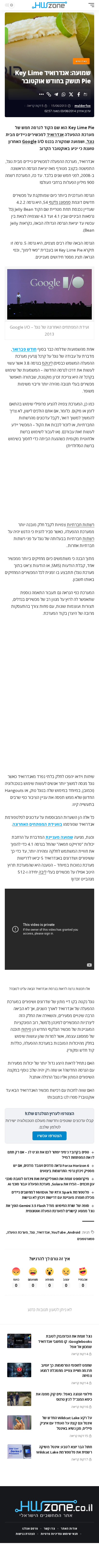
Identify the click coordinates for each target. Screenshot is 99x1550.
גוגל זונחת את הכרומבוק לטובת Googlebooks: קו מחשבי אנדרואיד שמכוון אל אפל (65, 1341)
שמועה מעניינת (59, 837)
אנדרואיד (55, 134)
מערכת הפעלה (17, 1232)
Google (29, 141)
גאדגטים (81, 61)
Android (74, 1232)
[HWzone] (50, 5)
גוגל (90, 141)
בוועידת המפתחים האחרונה (37, 824)
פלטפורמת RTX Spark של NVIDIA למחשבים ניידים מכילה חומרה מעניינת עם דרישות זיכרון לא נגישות (53, 1195)
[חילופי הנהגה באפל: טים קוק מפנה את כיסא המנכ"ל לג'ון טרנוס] (19, 1399)
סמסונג (65, 202)
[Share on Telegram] (56, 94)
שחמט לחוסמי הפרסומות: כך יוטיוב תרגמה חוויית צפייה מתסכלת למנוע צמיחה (66, 1370)
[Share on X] (71, 94)
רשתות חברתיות (80, 524)
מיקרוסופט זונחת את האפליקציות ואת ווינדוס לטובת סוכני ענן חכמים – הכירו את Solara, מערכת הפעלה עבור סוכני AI (49, 1181)
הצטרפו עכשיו (49, 1136)
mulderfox (82, 106)
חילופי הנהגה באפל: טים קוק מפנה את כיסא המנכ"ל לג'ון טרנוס (64, 1397)
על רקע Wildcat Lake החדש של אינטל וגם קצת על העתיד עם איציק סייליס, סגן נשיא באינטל (66, 1423)
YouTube (58, 1232)
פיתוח (26, 1029)
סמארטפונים (85, 1238)
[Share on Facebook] (78, 94)
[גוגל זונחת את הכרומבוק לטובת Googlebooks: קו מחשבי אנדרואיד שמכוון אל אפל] (19, 1341)
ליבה (42, 872)
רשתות (88, 538)
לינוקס (47, 363)
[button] (90, 5)
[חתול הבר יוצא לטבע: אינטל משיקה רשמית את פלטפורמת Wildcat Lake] (19, 1451)
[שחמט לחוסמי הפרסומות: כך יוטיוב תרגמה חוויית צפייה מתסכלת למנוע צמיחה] (19, 1370)
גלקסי (53, 202)
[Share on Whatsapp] (63, 94)
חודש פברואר (24, 349)
